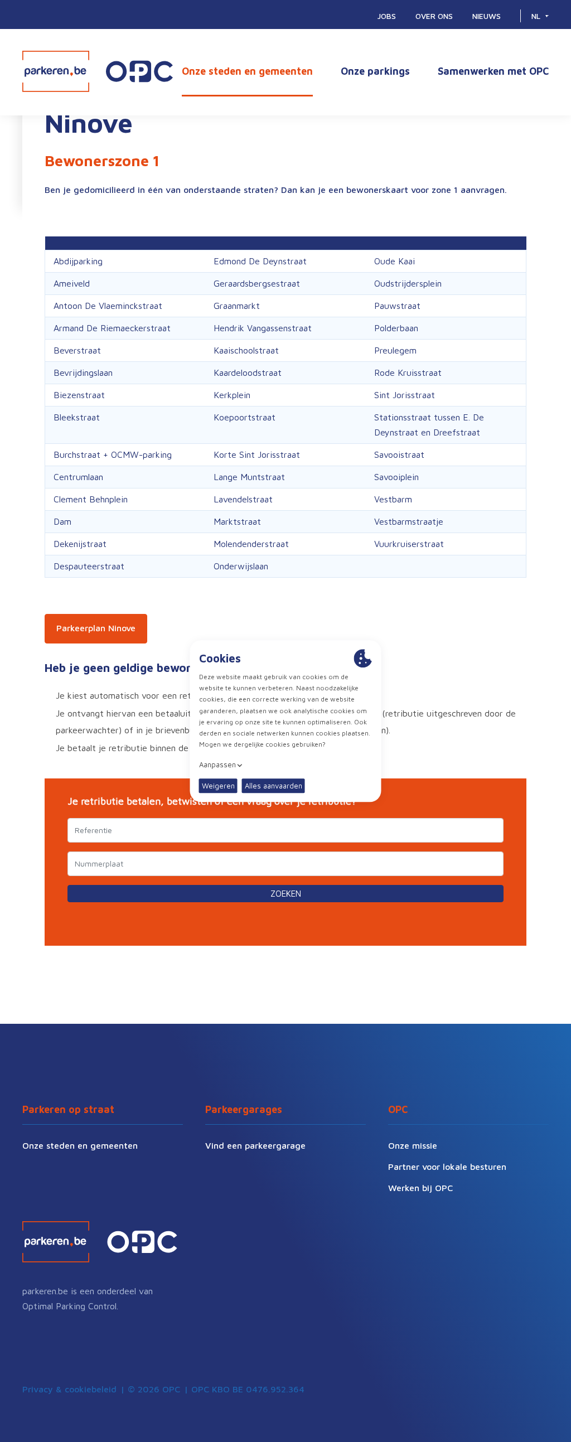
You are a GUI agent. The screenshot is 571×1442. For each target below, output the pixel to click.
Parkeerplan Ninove (96, 628)
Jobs (387, 16)
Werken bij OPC (420, 1188)
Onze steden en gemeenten (247, 71)
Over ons (434, 16)
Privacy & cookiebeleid (69, 1389)
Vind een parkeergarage (255, 1145)
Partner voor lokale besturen (447, 1167)
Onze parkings (375, 71)
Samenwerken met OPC (493, 71)
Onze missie (412, 1145)
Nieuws (486, 16)
